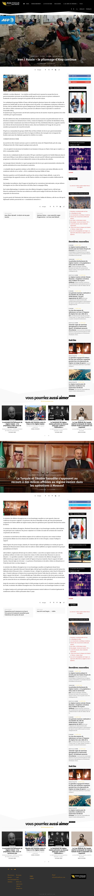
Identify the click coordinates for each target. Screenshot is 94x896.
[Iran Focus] (11, 4)
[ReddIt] (59, 69)
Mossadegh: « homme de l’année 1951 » (79, 222)
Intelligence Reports (34, 56)
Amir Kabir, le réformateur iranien (78, 220)
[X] (73, 9)
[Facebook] (71, 9)
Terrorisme (42, 56)
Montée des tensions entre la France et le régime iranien (35, 423)
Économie (71, 245)
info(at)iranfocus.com (58, 877)
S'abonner (87, 82)
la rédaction (42, 63)
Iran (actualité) (73, 355)
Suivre (88, 78)
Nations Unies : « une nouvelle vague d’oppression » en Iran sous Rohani (48, 216)
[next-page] (48, 435)
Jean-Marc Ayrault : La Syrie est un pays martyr (17, 216)
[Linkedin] (55, 69)
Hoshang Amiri (12, 432)
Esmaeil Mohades (35, 429)
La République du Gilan (75, 213)
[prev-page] (45, 435)
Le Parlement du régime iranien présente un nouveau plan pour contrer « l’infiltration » (58, 424)
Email (53, 875)
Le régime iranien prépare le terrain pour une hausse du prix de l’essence (80, 248)
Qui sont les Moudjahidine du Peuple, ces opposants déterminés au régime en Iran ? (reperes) (80, 232)
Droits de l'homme (73, 275)
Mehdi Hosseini (81, 432)
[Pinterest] (52, 69)
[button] (77, 9)
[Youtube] (15, 869)
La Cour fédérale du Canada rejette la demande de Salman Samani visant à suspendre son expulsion (81, 424)
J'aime (88, 75)
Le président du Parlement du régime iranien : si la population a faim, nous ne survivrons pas (12, 424)
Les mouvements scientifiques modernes (80, 215)
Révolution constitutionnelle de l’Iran (78, 211)
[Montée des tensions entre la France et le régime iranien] (35, 412)
